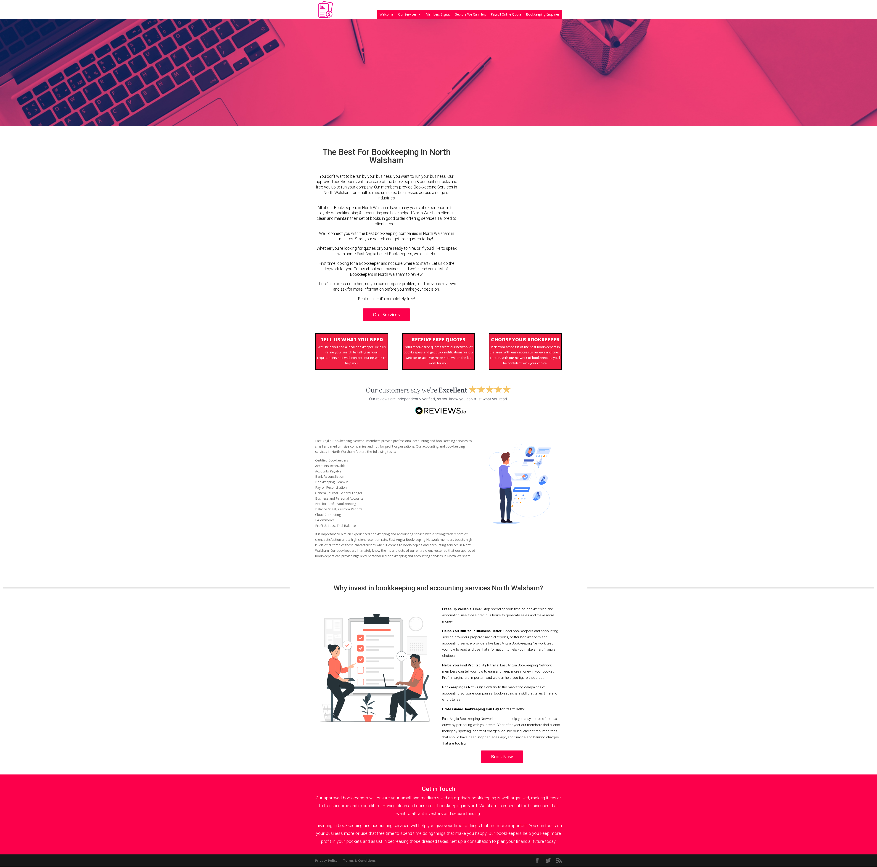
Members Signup (438, 14)
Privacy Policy (326, 860)
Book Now (502, 756)
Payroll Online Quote (506, 14)
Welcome (387, 14)
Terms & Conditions (359, 860)
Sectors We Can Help (470, 14)
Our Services (407, 14)
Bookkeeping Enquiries (543, 14)
